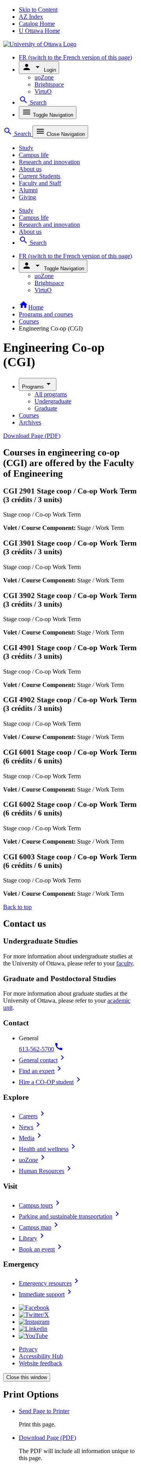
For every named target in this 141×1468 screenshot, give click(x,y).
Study (26, 148)
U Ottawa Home (39, 30)
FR (75, 57)
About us (30, 169)
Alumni (28, 190)
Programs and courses (46, 314)
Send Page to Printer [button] (44, 1411)
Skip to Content (38, 9)
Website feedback (40, 1363)
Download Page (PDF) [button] (47, 1437)
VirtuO (43, 91)
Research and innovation (49, 162)
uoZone (44, 77)
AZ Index (31, 16)
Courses (29, 321)
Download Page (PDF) (31, 435)
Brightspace (49, 84)
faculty (124, 963)
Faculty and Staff (40, 183)
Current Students (39, 176)
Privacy (28, 1349)
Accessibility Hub (41, 1356)
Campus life (34, 155)
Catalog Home (37, 23)
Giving (27, 197)
